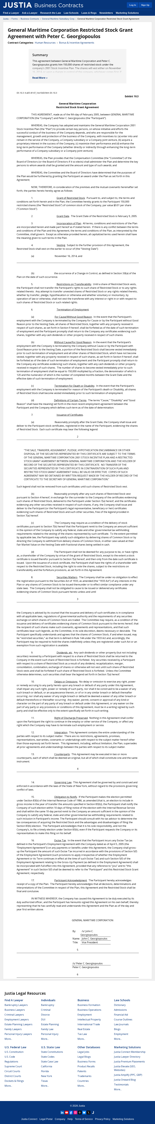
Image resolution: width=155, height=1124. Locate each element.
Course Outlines (123, 1019)
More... (8, 1039)
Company (60, 1119)
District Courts (13, 1076)
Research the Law (50, 13)
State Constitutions (52, 1052)
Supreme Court (13, 1066)
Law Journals (121, 1024)
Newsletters (106, 13)
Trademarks (84, 1076)
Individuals (48, 1000)
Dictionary (120, 1005)
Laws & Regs (89, 13)
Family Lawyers (13, 1029)
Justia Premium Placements (129, 1061)
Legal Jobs (83, 1052)
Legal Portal (46, 1119)
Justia (6, 19)
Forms (15, 19)
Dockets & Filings (14, 1081)
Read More (38, 77)
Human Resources (45, 42)
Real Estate (84, 1029)
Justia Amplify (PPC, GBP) (128, 1075)
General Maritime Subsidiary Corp (58, 19)
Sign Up (145, 5)
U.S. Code (10, 1056)
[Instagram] (75, 1112)
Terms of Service (84, 1119)
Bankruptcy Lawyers (16, 1005)
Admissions (120, 1009)
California (46, 1066)
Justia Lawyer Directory (127, 1056)
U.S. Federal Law (15, 1047)
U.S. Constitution (14, 1052)
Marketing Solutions (127, 13)
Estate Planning (50, 1024)
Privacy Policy (102, 1119)
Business (83, 1000)
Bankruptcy (47, 1005)
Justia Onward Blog (125, 1079)
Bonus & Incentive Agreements (76, 42)
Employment (85, 1014)
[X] (88, 1112)
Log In (132, 5)
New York (46, 1076)
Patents (82, 1071)
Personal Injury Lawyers (18, 1034)
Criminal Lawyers (14, 1014)
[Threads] (80, 1112)
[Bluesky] (84, 1112)
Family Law (47, 1029)
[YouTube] (66, 1112)
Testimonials (121, 1084)
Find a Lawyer (11, 13)
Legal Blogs (84, 1056)
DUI (43, 1019)
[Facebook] (71, 1112)
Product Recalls (86, 1066)
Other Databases (89, 1047)
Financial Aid (121, 1014)
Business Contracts (30, 19)
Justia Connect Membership (129, 1052)
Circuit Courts (12, 1071)
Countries (83, 1081)
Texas (44, 1081)
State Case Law (49, 1061)
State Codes (47, 1056)
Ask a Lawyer (30, 13)
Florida (45, 1071)
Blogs (117, 1029)
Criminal (45, 1009)
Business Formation (89, 1005)
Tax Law (82, 1034)
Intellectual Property (89, 1019)
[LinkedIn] (62, 1112)
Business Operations (89, 1009)
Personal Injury (49, 1034)
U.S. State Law (50, 1047)
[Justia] (17, 5)
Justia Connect (29, 1119)
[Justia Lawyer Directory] (93, 1112)
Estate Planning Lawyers (18, 1024)
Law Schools (71, 13)
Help (70, 1119)
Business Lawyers (15, 1009)
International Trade (89, 1024)
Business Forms (87, 1061)
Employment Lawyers (17, 1019)
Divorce (45, 1014)
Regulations (11, 1061)
